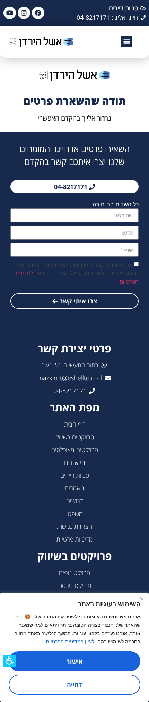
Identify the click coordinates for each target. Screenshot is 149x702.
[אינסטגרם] (24, 13)
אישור (75, 661)
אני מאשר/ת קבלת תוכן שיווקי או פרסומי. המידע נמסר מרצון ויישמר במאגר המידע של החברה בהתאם (76, 273)
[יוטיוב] (9, 13)
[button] (126, 41)
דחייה (74, 685)
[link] (52, 41)
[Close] (142, 599)
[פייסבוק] (38, 13)
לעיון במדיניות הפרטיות (70, 641)
